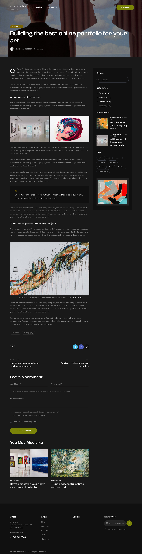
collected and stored (49, 412)
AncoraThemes (16, 552)
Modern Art (16, 26)
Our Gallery (103, 101)
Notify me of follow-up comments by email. (29, 416)
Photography (28, 333)
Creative (117, 158)
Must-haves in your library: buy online (118, 126)
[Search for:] (113, 80)
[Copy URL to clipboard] (86, 346)
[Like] (12, 346)
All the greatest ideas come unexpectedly (118, 142)
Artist (108, 158)
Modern (112, 162)
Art (100, 158)
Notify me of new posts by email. (25, 422)
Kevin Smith (77, 298)
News (111, 167)
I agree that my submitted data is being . (36, 412)
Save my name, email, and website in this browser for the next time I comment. (41, 391)
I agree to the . (117, 529)
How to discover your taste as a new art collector (27, 486)
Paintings (121, 167)
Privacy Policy (122, 529)
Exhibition (15, 333)
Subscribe (129, 524)
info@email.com (16, 532)
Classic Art (103, 93)
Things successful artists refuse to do (67, 486)
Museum (102, 167)
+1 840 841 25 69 (18, 537)
